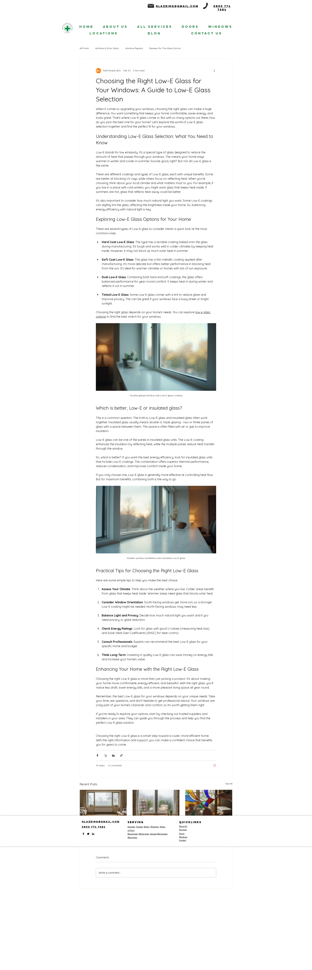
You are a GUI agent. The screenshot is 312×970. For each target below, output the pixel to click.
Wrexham (154, 827)
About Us (183, 826)
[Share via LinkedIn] (113, 755)
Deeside (131, 827)
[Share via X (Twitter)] (105, 755)
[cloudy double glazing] (103, 803)
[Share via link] (121, 755)
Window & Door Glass (107, 48)
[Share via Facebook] (97, 755)
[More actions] (214, 71)
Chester (139, 827)
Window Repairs (134, 48)
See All (228, 783)
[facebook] (83, 833)
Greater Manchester (158, 834)
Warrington (132, 837)
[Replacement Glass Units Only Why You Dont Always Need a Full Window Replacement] (156, 803)
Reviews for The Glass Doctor (165, 48)
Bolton (147, 827)
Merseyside (144, 834)
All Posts (84, 48)
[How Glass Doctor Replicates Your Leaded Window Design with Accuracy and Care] (208, 803)
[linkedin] (93, 833)
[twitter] (88, 833)
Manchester (133, 834)
